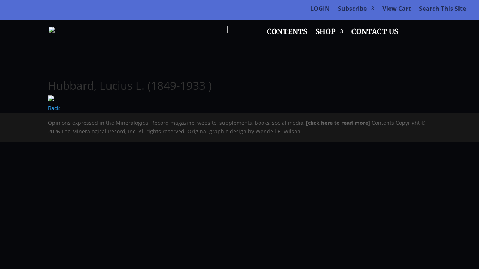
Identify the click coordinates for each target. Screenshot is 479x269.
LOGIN (320, 9)
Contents (287, 32)
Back (54, 108)
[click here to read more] (339, 122)
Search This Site (442, 9)
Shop (325, 32)
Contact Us (374, 32)
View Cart (396, 9)
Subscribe (352, 9)
